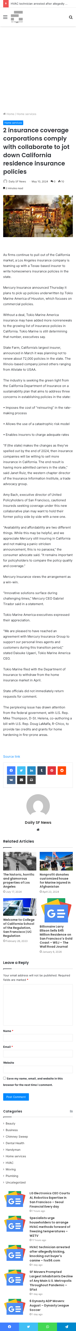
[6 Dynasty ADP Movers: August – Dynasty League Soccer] (14, 1307)
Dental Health (15, 1143)
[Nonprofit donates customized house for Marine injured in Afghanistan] (56, 861)
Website (8, 1062)
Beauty (10, 1123)
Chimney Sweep (17, 1136)
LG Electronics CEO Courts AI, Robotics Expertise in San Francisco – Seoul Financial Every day (50, 1200)
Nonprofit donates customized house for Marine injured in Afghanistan (55, 880)
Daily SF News (17, 181)
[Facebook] (11, 770)
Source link (11, 756)
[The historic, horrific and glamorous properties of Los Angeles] (19, 861)
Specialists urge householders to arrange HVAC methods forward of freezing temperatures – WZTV (50, 1227)
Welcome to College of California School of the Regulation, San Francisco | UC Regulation (19, 928)
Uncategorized (16, 1182)
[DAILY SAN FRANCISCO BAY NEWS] (17, 17)
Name (8, 1031)
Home (10, 114)
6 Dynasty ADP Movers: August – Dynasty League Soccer (49, 1305)
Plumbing (12, 1176)
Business (12, 1130)
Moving (11, 1169)
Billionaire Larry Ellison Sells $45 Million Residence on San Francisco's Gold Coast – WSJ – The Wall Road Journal (56, 936)
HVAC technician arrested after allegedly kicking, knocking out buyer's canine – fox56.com (50, 1254)
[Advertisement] (38, 71)
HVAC (10, 1162)
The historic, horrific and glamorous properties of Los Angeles (18, 880)
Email (8, 1046)
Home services (26, 114)
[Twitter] (21, 770)
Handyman (13, 1149)
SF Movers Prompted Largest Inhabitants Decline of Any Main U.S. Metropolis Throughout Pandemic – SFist (51, 1281)
